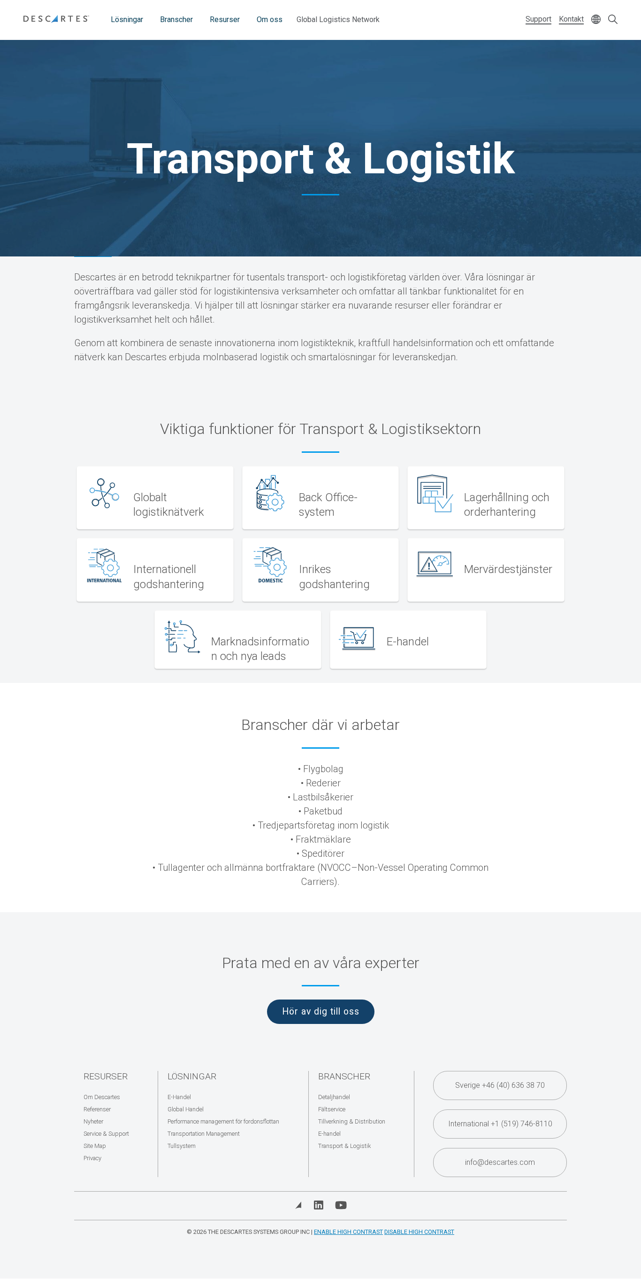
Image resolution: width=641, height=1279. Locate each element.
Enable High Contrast (348, 1231)
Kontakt (571, 19)
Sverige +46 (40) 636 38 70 (500, 1085)
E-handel (329, 1133)
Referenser (97, 1109)
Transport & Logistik (344, 1145)
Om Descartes (102, 1097)
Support (538, 19)
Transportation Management (204, 1133)
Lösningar (127, 19)
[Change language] (596, 20)
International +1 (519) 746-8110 (500, 1123)
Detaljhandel (334, 1097)
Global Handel (186, 1109)
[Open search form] (613, 20)
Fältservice (331, 1109)
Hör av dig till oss (320, 1011)
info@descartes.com (500, 1162)
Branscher (176, 19)
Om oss (269, 19)
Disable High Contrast (419, 1231)
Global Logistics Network (338, 19)
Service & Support (106, 1133)
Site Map (95, 1145)
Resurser (225, 19)
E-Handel (179, 1097)
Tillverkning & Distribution (351, 1121)
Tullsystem (182, 1145)
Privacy (92, 1158)
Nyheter (93, 1121)
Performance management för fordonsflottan (223, 1121)
